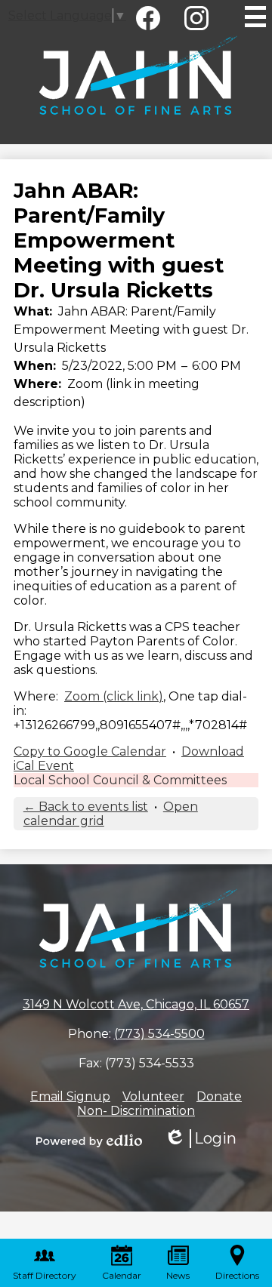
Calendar (121, 1275)
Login (200, 1138)
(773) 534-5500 (159, 1034)
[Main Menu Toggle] (255, 16)
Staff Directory (44, 1275)
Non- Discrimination (136, 1111)
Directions (237, 1275)
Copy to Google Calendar (90, 751)
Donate (219, 1096)
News (178, 1275)
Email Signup (70, 1096)
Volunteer (153, 1096)
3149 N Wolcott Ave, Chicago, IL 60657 (136, 1004)
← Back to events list (85, 806)
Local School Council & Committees (120, 780)
